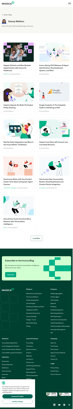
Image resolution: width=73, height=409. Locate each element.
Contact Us (54, 359)
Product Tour (30, 362)
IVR (52, 333)
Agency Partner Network (58, 353)
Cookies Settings (17, 401)
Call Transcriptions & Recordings (60, 326)
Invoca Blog (29, 343)
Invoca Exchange (31, 316)
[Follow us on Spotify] (64, 405)
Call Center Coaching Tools (59, 320)
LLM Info (28, 379)
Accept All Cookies (17, 396)
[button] (69, 3)
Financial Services (7, 364)
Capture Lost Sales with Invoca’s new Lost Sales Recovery (53, 143)
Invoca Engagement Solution (10, 346)
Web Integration (31, 372)
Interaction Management (58, 329)
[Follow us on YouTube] (59, 405)
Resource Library (31, 349)
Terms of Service (56, 374)
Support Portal (30, 369)
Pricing (28, 326)
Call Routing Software (57, 323)
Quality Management (57, 310)
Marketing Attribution (57, 313)
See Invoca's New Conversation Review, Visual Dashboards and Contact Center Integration (51, 181)
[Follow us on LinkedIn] (54, 405)
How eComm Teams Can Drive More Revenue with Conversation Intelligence (17, 221)
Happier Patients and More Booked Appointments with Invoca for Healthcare (17, 68)
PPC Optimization (56, 316)
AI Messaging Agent (57, 293)
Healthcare (6, 74)
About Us (53, 343)
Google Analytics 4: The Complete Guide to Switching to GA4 (52, 106)
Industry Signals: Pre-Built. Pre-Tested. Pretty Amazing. (18, 106)
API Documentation (32, 375)
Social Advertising (31, 323)
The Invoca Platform (32, 297)
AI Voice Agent (55, 297)
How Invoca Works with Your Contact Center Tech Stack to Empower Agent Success (18, 181)
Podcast (28, 353)
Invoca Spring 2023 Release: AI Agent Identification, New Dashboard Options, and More (54, 68)
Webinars (29, 356)
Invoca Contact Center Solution (11, 349)
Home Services (6, 371)
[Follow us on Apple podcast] (69, 405)
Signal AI (53, 303)
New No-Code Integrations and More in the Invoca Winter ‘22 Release (19, 143)
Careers (53, 356)
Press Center (54, 349)
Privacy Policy (55, 368)
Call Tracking (54, 300)
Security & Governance (33, 313)
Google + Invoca (31, 320)
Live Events (29, 359)
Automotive (5, 361)
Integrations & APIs (32, 310)
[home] (8, 3)
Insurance (5, 374)
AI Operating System (32, 300)
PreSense (53, 306)
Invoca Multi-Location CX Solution (12, 353)
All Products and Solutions (34, 293)
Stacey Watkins (16, 74)
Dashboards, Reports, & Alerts (35, 306)
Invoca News (42, 188)
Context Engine (30, 303)
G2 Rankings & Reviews (33, 366)
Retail (5, 227)
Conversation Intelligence (10, 188)
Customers (29, 346)
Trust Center (54, 346)
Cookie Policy (55, 371)
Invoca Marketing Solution (10, 343)
